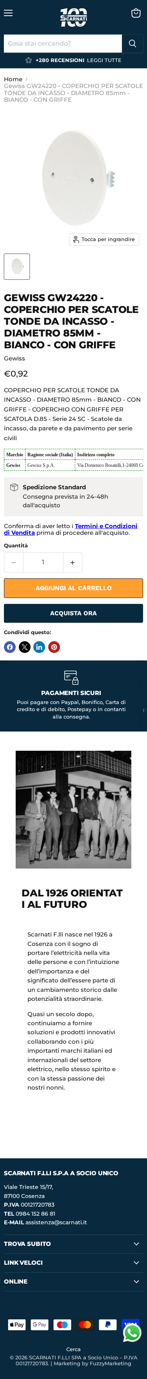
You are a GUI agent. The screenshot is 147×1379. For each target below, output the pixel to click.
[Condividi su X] (25, 647)
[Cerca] (132, 44)
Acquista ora (73, 613)
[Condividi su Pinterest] (54, 647)
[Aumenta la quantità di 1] (73, 562)
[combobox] (63, 44)
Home (13, 79)
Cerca (73, 1349)
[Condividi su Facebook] (10, 647)
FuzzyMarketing (110, 1363)
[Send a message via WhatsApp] (132, 1333)
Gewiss (14, 358)
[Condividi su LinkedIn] (39, 647)
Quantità (16, 546)
